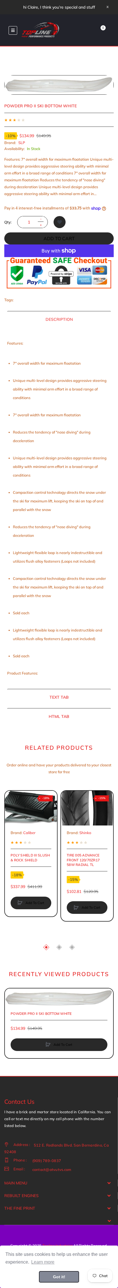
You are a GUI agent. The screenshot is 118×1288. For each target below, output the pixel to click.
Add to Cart (59, 238)
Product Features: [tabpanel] (57, 508)
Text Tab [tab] (59, 697)
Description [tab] (59, 319)
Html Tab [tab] (59, 716)
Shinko (85, 832)
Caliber (29, 832)
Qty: (7, 222)
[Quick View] (12, 819)
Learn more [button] (42, 1262)
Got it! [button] (59, 1277)
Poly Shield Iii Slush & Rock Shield (30, 857)
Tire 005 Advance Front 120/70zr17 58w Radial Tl (83, 860)
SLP (21, 142)
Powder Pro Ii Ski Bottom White (41, 1013)
